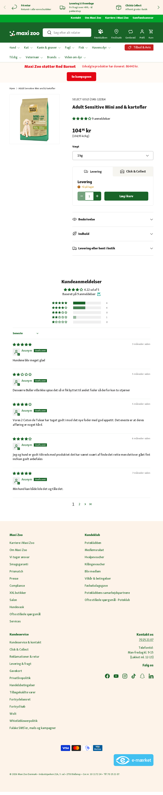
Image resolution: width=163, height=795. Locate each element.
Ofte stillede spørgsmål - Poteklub (107, 600)
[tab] (93, 171)
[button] (151, 33)
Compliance (17, 586)
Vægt (75, 146)
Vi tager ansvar (20, 557)
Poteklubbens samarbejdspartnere (107, 593)
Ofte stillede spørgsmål (25, 614)
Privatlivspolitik (20, 678)
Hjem (12, 88)
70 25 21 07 (146, 640)
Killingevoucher (95, 564)
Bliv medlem (93, 571)
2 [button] (79, 504)
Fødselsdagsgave (96, 586)
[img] (22, 344)
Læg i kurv (126, 196)
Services (15, 621)
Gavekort (16, 671)
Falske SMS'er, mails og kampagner (33, 728)
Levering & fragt (20, 664)
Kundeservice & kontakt (25, 642)
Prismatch (16, 571)
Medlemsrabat (94, 550)
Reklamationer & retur (24, 656)
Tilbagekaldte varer (23, 692)
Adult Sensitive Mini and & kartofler (36, 88)
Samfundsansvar (143, 17)
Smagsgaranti (19, 564)
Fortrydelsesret (20, 699)
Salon (13, 600)
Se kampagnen (81, 76)
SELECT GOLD (80, 99)
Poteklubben (93, 543)
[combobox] (67, 32)
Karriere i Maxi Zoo (117, 17)
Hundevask (17, 607)
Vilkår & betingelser (98, 578)
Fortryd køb (17, 706)
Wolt (13, 714)
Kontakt (76, 17)
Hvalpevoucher (94, 557)
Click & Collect (19, 649)
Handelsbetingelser (22, 685)
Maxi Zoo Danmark (27, 774)
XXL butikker (18, 593)
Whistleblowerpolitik (24, 721)
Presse (14, 578)
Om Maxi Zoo (93, 17)
